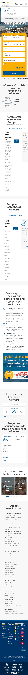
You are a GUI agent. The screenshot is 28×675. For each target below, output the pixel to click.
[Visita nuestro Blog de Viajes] (23, 650)
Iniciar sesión (23, 13)
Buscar (14, 73)
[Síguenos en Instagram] (22, 632)
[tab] (17, 128)
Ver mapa (16, 141)
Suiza (13, 78)
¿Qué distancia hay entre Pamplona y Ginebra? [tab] (7, 439)
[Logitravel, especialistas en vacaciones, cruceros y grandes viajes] (5, 2)
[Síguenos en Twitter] (22, 639)
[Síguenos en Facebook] (22, 629)
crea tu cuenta (14, 20)
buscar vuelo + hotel (19, 68)
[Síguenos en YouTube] (22, 636)
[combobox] (14, 54)
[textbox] (8, 38)
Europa (8, 78)
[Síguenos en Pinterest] (22, 643)
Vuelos (3, 78)
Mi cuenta (22, 4)
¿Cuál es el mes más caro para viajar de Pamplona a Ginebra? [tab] (7, 448)
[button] (14, 44)
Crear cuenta (16, 4)
